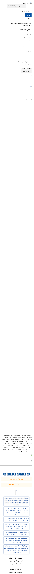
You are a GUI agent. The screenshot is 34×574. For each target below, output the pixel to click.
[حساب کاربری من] (31, 8)
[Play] (14, 474)
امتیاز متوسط (28, 37)
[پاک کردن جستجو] (29, 83)
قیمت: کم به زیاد (27, 43)
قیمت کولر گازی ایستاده (15, 558)
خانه (30, 23)
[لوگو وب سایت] (27, 3)
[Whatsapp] (28, 474)
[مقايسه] (29, 58)
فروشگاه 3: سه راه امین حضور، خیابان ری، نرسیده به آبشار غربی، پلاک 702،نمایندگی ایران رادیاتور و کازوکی (16, 526)
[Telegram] (24, 474)
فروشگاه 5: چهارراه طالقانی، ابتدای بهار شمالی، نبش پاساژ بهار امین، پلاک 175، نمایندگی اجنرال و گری (16, 540)
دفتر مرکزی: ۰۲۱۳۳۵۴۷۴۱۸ (15, 479)
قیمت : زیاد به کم (27, 46)
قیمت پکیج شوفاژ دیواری (15, 572)
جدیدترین (29, 40)
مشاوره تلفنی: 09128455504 (15, 6)
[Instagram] (21, 474)
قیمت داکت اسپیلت (15, 564)
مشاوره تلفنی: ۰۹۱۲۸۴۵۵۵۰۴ (15, 484)
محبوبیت (29, 34)
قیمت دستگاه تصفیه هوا (15, 569)
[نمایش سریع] (25, 58)
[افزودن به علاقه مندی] (20, 58)
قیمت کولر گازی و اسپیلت (15, 561)
